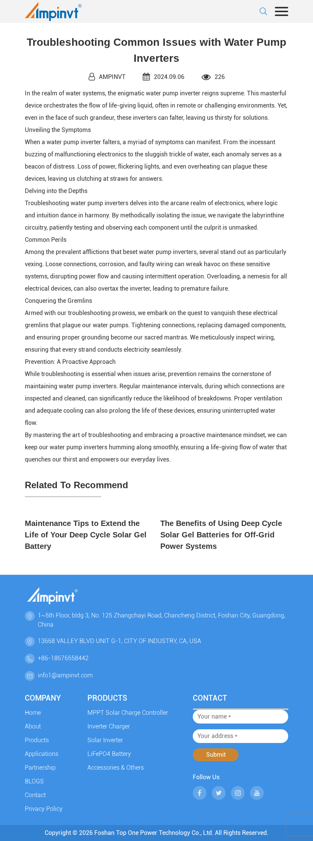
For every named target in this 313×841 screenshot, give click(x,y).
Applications (41, 753)
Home (33, 712)
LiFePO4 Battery (109, 753)
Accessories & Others (115, 767)
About (33, 726)
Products (37, 740)
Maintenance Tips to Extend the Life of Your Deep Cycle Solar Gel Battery (86, 534)
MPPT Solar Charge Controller (127, 712)
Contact (35, 795)
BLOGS (34, 781)
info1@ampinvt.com (65, 675)
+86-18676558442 (63, 658)
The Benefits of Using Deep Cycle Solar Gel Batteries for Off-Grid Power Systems (221, 534)
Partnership (40, 767)
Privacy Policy (44, 808)
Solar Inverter (105, 740)
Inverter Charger (108, 726)
